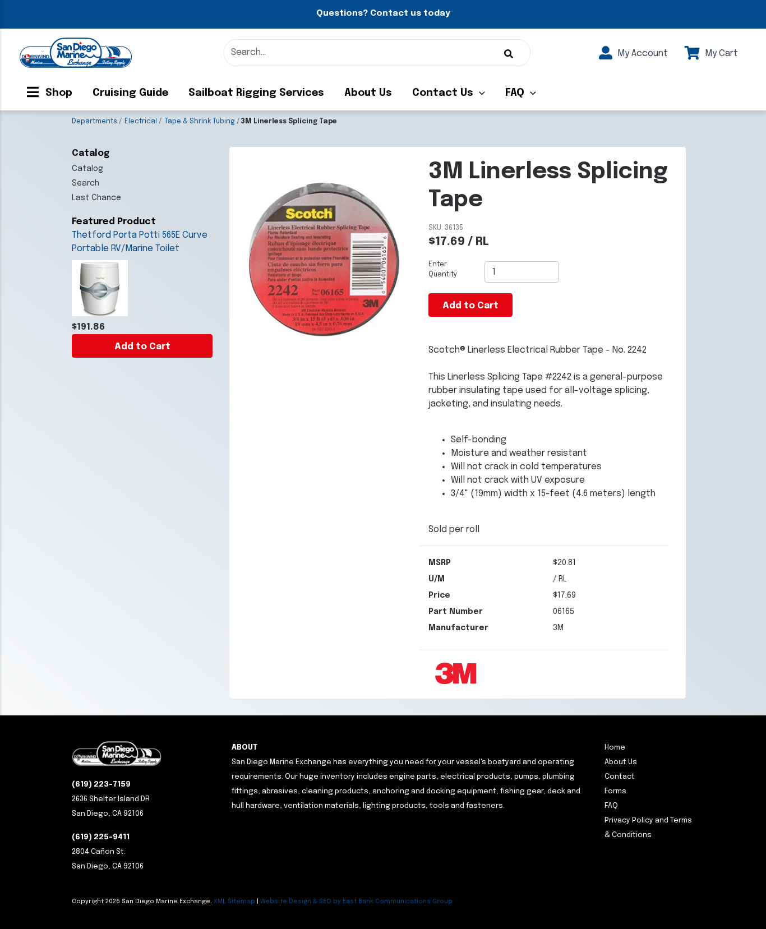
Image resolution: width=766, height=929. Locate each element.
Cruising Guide (130, 93)
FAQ (514, 93)
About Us (368, 93)
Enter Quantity (442, 269)
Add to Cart (142, 347)
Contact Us (442, 93)
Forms (615, 791)
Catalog (87, 169)
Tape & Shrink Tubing (199, 121)
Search (85, 183)
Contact (620, 776)
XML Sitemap (234, 901)
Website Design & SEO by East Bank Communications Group (356, 901)
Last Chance (96, 198)
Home (615, 747)
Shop (57, 93)
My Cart (720, 53)
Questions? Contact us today (383, 13)
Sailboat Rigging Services (256, 93)
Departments (94, 121)
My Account (641, 53)
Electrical (140, 121)
